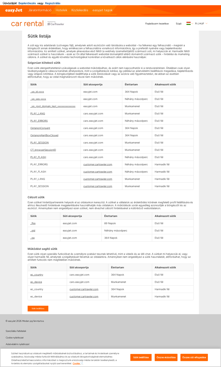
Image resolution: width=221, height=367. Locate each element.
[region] (110, 357)
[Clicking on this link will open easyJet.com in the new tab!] (41, 23)
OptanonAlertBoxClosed (44, 135)
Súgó (178, 23)
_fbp (33, 223)
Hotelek (61, 10)
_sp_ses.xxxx (38, 98)
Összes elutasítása (166, 357)
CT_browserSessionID (43, 149)
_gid (32, 230)
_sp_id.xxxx (37, 91)
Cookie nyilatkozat (14, 337)
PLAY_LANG (37, 113)
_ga (32, 237)
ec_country (36, 274)
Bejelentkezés (27, 3)
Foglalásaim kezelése (157, 23)
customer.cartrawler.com (97, 164)
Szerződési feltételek (16, 331)
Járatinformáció (39, 10)
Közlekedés (79, 10)
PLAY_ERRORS (39, 120)
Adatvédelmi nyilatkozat (17, 344)
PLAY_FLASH (38, 157)
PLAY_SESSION (39, 142)
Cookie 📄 (78, 363)
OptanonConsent (40, 128)
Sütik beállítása (38, 308)
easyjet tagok (102, 10)
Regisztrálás (52, 3)
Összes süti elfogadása (194, 357)
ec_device (36, 281)
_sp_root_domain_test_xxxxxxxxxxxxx (52, 106)
